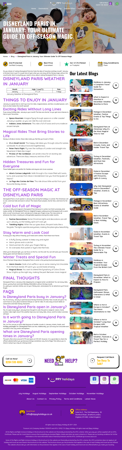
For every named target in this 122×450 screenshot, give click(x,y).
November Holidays (95, 393)
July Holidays (24, 393)
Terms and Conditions (73, 399)
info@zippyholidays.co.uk (39, 414)
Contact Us (42, 399)
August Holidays (39, 393)
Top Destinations (84, 9)
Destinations (43, 9)
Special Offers (69, 9)
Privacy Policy (55, 399)
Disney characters (30, 284)
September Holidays (57, 393)
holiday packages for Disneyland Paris (17, 326)
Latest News (90, 399)
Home (33, 9)
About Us (30, 399)
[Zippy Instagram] (104, 380)
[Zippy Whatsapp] (114, 380)
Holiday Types (56, 9)
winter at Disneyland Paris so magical (21, 211)
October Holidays (76, 393)
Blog (12, 56)
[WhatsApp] (117, 4)
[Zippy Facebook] (94, 380)
